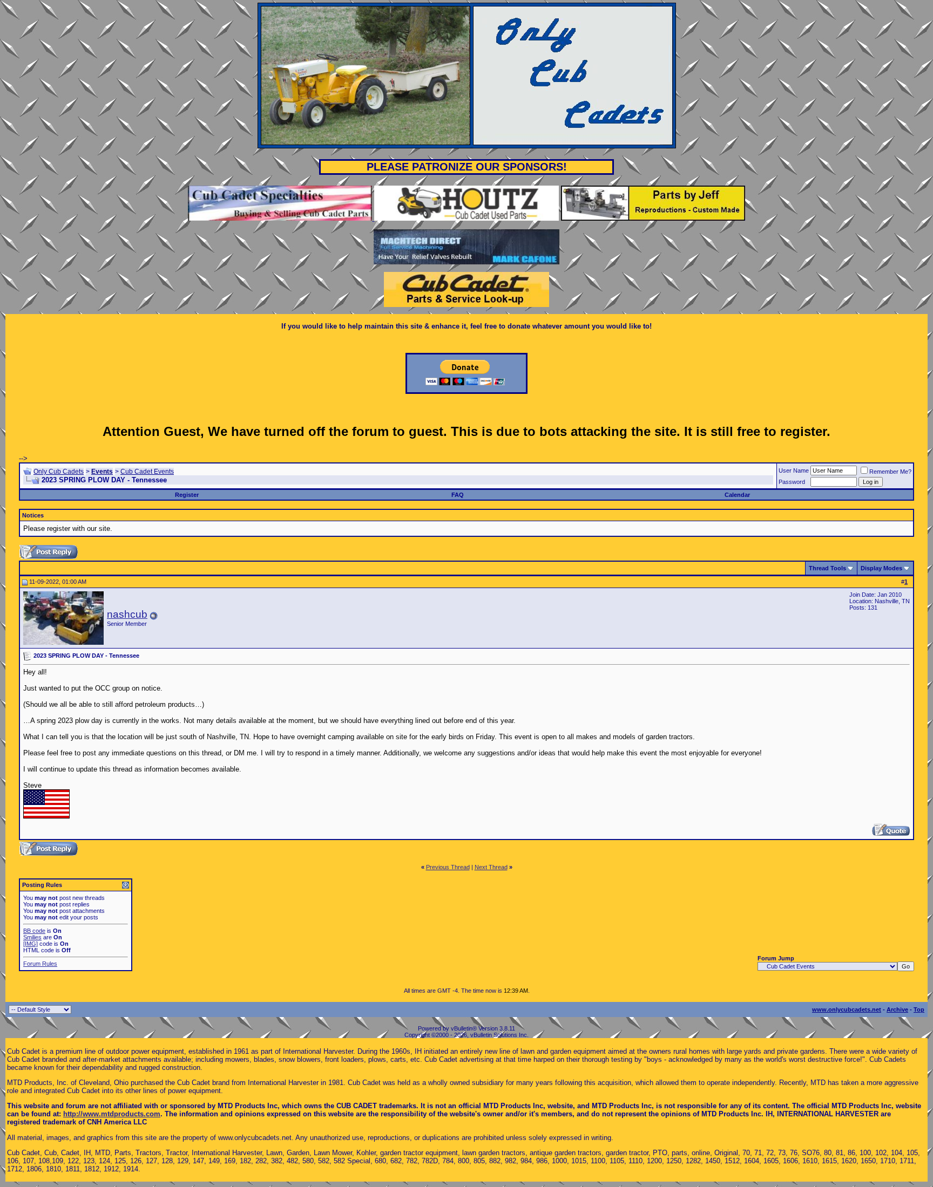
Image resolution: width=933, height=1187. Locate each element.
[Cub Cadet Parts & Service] (466, 305)
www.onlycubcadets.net (846, 1009)
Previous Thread (448, 867)
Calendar (737, 495)
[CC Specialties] (281, 218)
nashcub (127, 614)
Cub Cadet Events (147, 471)
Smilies (32, 937)
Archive (897, 1009)
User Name (794, 470)
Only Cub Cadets (58, 471)
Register (187, 495)
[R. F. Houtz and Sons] (466, 218)
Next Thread (491, 867)
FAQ (457, 495)
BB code (34, 930)
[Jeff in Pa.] (653, 218)
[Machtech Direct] (466, 262)
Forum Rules (40, 963)
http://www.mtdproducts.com (111, 1114)
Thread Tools (827, 568)
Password (792, 482)
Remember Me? (890, 471)
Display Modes (881, 568)
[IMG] (30, 943)
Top (919, 1009)
